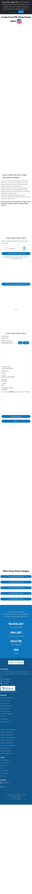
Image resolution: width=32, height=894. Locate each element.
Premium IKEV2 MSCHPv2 (7, 737)
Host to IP (3, 776)
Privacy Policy (19, 258)
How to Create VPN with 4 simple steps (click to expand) (14, 176)
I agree (21, 12)
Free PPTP (3, 716)
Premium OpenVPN (5, 750)
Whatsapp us (6, 782)
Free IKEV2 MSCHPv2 (6, 705)
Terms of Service (5, 760)
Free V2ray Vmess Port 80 (16, 593)
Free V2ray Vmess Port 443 (16, 582)
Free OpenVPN (4, 719)
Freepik (18, 798)
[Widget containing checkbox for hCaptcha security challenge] (16, 248)
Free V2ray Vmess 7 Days (16, 576)
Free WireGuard (4, 708)
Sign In (16, 421)
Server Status (4, 773)
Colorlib (19, 796)
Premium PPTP (4, 748)
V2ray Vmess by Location (16, 599)
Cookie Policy (4, 765)
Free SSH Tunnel (5, 721)
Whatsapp (27, 391)
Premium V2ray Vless (6, 735)
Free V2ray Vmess (5, 711)
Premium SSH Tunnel (6, 753)
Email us (4, 786)
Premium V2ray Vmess (6, 742)
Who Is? (2, 768)
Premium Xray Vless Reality (8, 729)
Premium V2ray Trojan (6, 732)
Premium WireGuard (6, 740)
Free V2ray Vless (5, 703)
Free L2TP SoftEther (6, 713)
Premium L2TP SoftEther (7, 745)
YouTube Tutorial (16, 416)
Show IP (26, 342)
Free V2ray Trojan (5, 700)
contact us (4, 205)
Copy (20, 342)
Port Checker (4, 770)
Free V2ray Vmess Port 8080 (16, 587)
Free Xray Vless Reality (6, 698)
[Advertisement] (16, 101)
